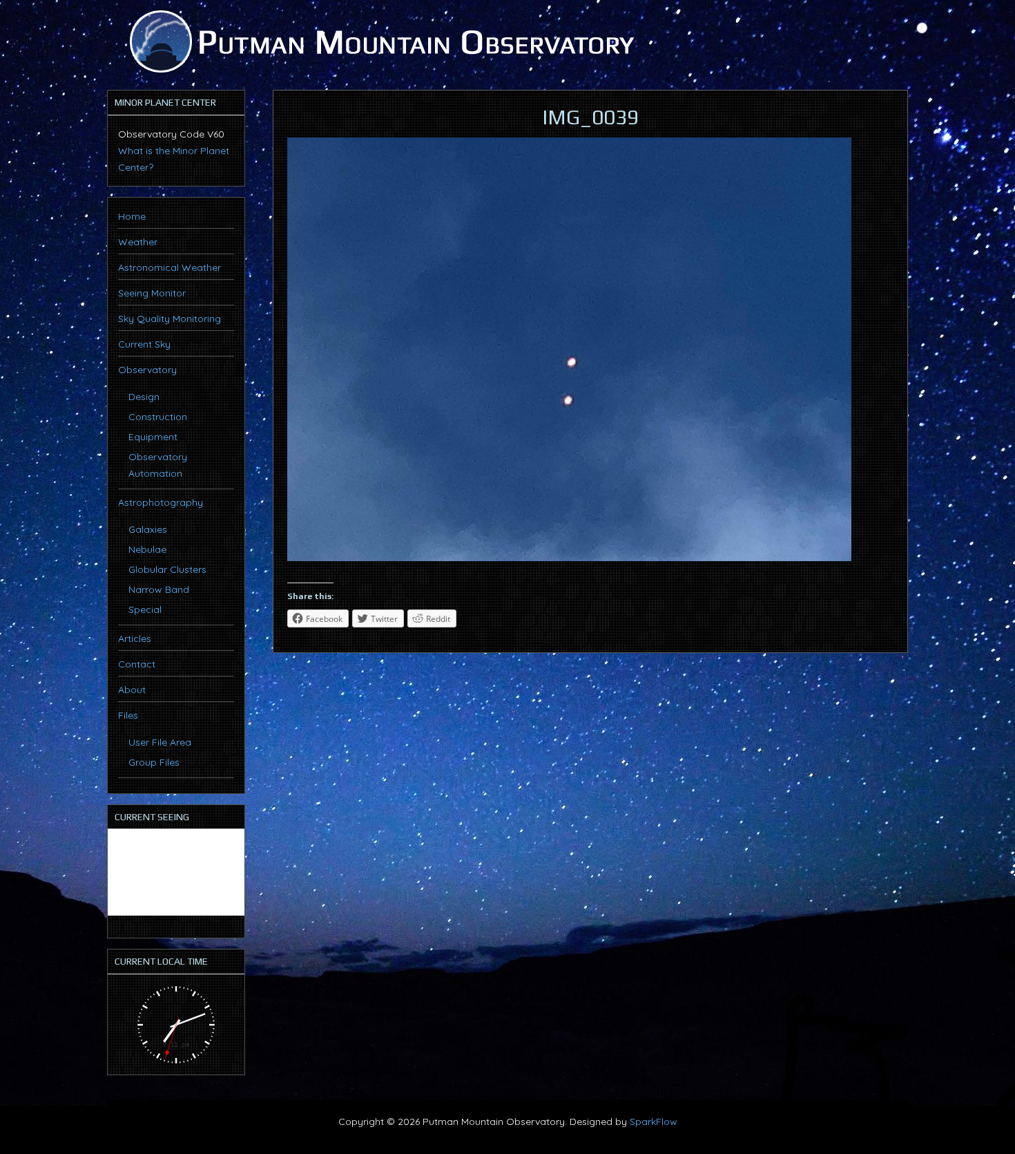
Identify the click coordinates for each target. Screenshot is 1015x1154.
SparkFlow (653, 1121)
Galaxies (147, 529)
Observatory (147, 369)
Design (144, 396)
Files (128, 715)
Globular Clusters (167, 569)
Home (132, 216)
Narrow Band (158, 589)
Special (145, 609)
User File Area (159, 742)
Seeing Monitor (152, 293)
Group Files (154, 762)
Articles (134, 638)
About (132, 689)
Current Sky (144, 344)
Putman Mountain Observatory (380, 41)
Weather (137, 242)
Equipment (152, 437)
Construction (157, 416)
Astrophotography (160, 502)
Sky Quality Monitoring (169, 318)
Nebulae (147, 549)
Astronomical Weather (169, 267)
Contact (136, 664)
